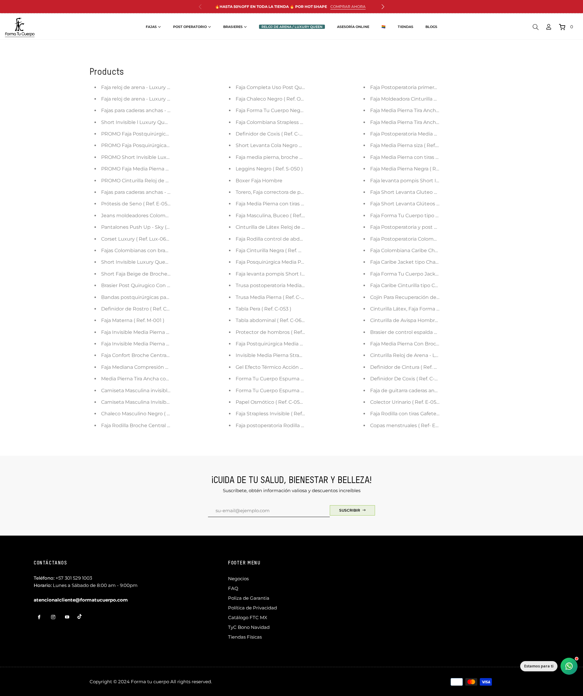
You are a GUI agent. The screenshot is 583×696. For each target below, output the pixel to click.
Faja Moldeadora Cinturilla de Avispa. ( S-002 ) (424, 99)
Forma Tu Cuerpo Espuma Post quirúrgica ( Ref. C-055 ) (302, 379)
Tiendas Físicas (245, 637)
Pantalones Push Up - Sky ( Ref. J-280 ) (147, 227)
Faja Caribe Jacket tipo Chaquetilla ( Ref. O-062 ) (428, 262)
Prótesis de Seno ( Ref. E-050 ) (137, 204)
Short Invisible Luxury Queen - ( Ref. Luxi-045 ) (157, 262)
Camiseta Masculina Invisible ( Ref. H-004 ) (152, 402)
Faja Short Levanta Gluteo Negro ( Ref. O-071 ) (425, 192)
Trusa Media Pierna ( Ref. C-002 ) (274, 297)
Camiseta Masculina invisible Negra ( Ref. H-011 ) (158, 390)
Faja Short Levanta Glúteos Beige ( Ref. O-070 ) (426, 204)
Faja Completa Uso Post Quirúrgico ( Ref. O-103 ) (293, 87)
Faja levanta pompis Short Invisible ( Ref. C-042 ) (428, 180)
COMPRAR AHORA (348, 6)
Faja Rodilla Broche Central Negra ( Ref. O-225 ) (157, 425)
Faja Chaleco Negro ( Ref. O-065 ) (275, 99)
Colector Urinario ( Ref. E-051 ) (405, 402)
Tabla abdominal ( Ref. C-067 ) (271, 320)
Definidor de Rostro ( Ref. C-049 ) (141, 309)
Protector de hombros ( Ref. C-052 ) (278, 332)
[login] (548, 27)
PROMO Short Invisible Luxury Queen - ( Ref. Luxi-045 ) (167, 157)
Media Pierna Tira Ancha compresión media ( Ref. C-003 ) (169, 379)
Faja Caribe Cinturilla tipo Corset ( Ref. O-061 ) (424, 285)
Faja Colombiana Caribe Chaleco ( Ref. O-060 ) (425, 250)
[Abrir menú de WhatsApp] (569, 666)
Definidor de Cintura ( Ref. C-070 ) (410, 367)
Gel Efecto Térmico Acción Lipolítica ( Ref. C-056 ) (294, 367)
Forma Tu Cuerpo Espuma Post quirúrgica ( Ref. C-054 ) (302, 390)
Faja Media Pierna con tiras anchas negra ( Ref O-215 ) (299, 204)
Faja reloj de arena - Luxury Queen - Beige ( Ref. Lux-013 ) (169, 99)
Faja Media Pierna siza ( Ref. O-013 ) (411, 145)
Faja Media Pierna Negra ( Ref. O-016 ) (414, 169)
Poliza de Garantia (248, 598)
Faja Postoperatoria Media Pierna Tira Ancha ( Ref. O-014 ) (438, 134)
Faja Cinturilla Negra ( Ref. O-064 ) (276, 250)
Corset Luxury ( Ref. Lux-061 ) (136, 239)
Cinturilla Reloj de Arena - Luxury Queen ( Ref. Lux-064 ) (437, 355)
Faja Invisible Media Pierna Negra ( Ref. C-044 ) (157, 332)
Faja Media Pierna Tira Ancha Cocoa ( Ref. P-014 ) (428, 122)
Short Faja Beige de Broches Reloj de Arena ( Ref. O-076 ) (169, 274)
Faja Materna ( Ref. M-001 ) (132, 320)
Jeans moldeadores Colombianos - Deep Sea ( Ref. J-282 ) (170, 215)
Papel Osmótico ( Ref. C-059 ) (270, 402)
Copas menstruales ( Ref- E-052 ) (409, 425)
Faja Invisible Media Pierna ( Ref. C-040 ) (149, 344)
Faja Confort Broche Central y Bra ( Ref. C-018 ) (156, 355)
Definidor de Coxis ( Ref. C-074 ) (273, 134)
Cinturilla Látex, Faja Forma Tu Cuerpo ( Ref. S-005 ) (431, 309)
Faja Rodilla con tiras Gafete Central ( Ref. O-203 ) (428, 414)
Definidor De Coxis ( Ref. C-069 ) (408, 379)
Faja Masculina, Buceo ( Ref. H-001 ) (278, 215)
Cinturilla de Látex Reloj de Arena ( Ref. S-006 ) (291, 227)
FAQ (233, 588)
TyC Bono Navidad (249, 627)
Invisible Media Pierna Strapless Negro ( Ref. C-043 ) (298, 355)
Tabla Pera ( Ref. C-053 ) (263, 309)
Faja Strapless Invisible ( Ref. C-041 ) (278, 414)
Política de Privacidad (252, 608)
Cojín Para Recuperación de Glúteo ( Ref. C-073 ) (427, 297)
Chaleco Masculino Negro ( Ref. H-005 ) (148, 414)
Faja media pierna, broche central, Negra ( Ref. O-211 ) (299, 157)
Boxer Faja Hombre (259, 180)
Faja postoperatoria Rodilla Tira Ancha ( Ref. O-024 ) (297, 425)
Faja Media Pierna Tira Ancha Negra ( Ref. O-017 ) (427, 110)
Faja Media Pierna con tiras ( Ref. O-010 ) (417, 157)
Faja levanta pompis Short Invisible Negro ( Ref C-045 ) (301, 274)
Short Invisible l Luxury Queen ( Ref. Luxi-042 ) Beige (164, 122)
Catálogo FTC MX (247, 617)
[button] (383, 6)
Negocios (238, 578)
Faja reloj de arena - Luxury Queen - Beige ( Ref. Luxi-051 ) (170, 87)
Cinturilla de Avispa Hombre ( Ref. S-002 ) (419, 320)
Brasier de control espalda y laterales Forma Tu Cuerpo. (436, 332)
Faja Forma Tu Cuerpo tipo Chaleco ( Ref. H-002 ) (428, 215)
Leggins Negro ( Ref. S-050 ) (269, 169)
